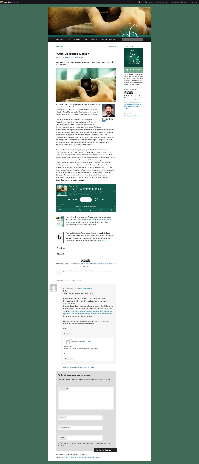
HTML (99, 240)
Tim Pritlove (79, 57)
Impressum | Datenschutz (108, 39)
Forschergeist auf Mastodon (132, 116)
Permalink (59, 273)
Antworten (67, 334)
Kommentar (64, 388)
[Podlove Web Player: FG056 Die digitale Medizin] (86, 198)
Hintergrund (94, 39)
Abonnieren (76, 39)
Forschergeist (60, 39)
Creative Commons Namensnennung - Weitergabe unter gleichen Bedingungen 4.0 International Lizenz (133, 104)
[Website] (103, 122)
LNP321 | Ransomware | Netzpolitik (82, 367)
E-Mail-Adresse (65, 427)
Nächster (112, 46)
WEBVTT (105, 240)
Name (63, 417)
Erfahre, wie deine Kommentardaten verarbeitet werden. (82, 457)
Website (62, 437)
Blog (69, 39)
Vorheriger (59, 46)
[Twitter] (105, 122)
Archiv (85, 39)
